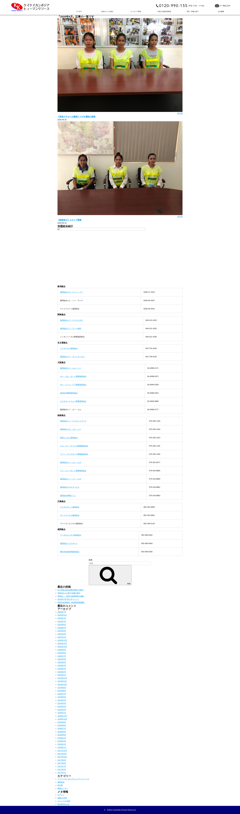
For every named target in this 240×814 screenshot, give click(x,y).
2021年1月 (62, 637)
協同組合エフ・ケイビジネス (71, 320)
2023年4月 (62, 628)
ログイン (61, 795)
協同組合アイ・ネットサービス (72, 357)
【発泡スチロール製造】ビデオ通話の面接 (77, 116)
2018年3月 (62, 741)
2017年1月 (62, 773)
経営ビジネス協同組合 (69, 438)
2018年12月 (62, 716)
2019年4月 (62, 703)
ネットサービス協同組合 (69, 515)
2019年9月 (62, 688)
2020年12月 (62, 640)
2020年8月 (62, 653)
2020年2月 (62, 672)
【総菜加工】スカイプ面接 (70, 220)
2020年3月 (62, 669)
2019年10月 (62, 684)
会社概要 (221, 11)
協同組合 (61, 782)
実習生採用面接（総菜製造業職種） (72, 602)
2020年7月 (62, 656)
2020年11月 (62, 643)
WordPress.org (63, 804)
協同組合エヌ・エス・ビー (70, 429)
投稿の (62, 798)
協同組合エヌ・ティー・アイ (71, 292)
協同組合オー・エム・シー (70, 368)
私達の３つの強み (107, 11)
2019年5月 (62, 700)
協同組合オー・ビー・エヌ (70, 462)
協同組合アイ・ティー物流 (70, 328)
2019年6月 (62, 697)
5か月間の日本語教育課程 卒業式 (71, 590)
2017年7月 (62, 766)
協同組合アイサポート (69, 543)
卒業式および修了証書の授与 (69, 593)
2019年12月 (62, 678)
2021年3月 (62, 631)
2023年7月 (62, 621)
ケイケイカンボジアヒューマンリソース (73, 779)
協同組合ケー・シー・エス (70, 479)
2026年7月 (62, 612)
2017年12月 (62, 751)
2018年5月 (62, 735)
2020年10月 (62, 647)
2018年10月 (62, 719)
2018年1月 (62, 747)
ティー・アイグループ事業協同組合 (74, 454)
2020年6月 (62, 659)
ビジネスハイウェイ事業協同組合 (73, 401)
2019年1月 (62, 713)
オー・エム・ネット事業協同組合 (73, 376)
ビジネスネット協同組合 (69, 507)
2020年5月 (62, 662)
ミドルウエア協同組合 (69, 348)
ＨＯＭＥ (79, 11)
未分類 (179, 113)
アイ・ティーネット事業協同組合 (73, 471)
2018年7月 (62, 728)
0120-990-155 (173, 5)
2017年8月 (62, 763)
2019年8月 (62, 691)
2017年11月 (62, 754)
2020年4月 (62, 665)
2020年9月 (62, 650)
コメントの (64, 801)
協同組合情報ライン (68, 496)
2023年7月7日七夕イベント (68, 599)
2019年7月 (62, 694)
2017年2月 (62, 769)
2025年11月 (62, 615)
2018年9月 (62, 722)
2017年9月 (62, 760)
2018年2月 (62, 744)
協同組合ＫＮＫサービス (69, 487)
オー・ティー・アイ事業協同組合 (73, 385)
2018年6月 (62, 732)
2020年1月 (62, 675)
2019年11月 (62, 681)
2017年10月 (62, 757)
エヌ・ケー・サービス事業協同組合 (74, 446)
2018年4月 (62, 738)
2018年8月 (62, 725)
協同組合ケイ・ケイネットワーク (73, 421)
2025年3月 (62, 618)
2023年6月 (62, 625)
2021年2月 (62, 634)
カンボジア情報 (135, 11)
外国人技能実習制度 (164, 11)
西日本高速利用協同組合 (69, 552)
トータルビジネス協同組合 (70, 535)
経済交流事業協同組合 (69, 393)
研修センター (63, 788)
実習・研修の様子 (193, 11)
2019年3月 (62, 706)
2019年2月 (62, 710)
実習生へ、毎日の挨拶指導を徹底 (71, 596)
